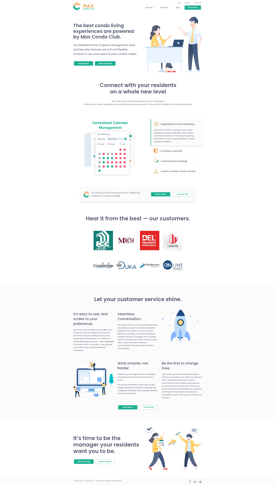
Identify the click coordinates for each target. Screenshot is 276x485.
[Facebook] (190, 481)
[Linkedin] (195, 481)
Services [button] (149, 7)
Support (187, 3)
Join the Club (182, 194)
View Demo (193, 7)
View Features (105, 63)
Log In (179, 3)
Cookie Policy (100, 481)
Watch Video (160, 194)
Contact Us (197, 3)
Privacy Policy (89, 481)
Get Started (148, 407)
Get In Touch (105, 461)
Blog (178, 7)
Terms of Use (78, 481)
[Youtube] (200, 481)
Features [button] (164, 7)
